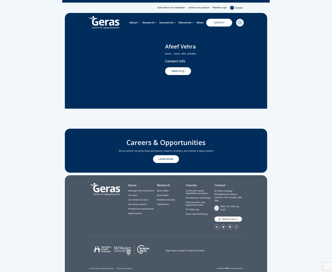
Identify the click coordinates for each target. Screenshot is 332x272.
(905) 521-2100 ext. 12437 (230, 208)
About (133, 22)
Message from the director (141, 190)
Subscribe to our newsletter (171, 7)
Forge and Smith (236, 268)
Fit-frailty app (192, 209)
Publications (163, 204)
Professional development (141, 208)
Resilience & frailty (166, 199)
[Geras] (103, 22)
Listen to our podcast (198, 7)
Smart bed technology (197, 214)
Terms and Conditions (124, 268)
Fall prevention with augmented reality (195, 203)
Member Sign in (230, 219)
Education (185, 22)
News (200, 22)
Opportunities (135, 213)
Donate (239, 7)
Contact (219, 22)
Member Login (220, 7)
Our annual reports (137, 204)
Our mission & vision (138, 199)
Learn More (166, 159)
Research (148, 22)
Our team (132, 195)
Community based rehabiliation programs (197, 192)
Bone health (163, 195)
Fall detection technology (198, 197)
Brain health (163, 190)
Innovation (166, 22)
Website (177, 71)
